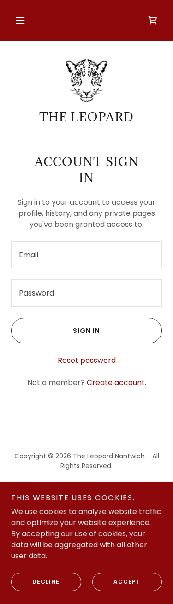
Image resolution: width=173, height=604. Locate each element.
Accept (126, 582)
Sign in (86, 330)
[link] (152, 20)
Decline (46, 582)
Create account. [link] (116, 382)
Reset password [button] (87, 360)
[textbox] (86, 254)
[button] (20, 20)
